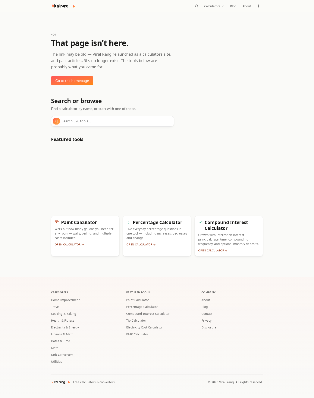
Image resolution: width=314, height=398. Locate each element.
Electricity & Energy (65, 327)
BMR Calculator (137, 334)
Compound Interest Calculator (148, 314)
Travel (55, 307)
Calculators (212, 6)
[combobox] (116, 121)
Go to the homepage (72, 80)
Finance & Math (62, 334)
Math (55, 348)
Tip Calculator (136, 320)
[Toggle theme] (258, 6)
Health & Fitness (62, 320)
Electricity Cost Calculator (144, 327)
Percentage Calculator (142, 307)
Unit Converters (62, 355)
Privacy (206, 320)
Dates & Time (60, 341)
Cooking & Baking (63, 314)
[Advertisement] (157, 181)
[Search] (196, 6)
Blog (233, 6)
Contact (206, 314)
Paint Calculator (137, 300)
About (246, 6)
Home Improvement (65, 300)
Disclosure (208, 327)
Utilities (56, 361)
